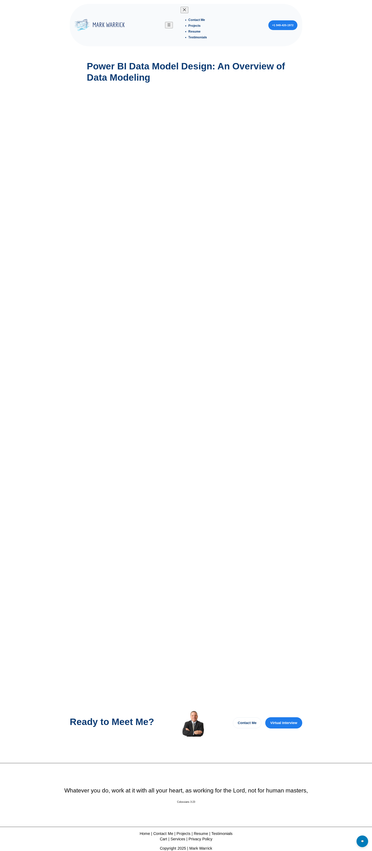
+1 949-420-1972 (283, 25)
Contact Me (247, 723)
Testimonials (221, 833)
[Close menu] (184, 10)
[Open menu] (169, 25)
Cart (163, 839)
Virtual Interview (283, 723)
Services (177, 839)
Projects (183, 833)
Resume (201, 833)
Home (145, 833)
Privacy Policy (200, 839)
